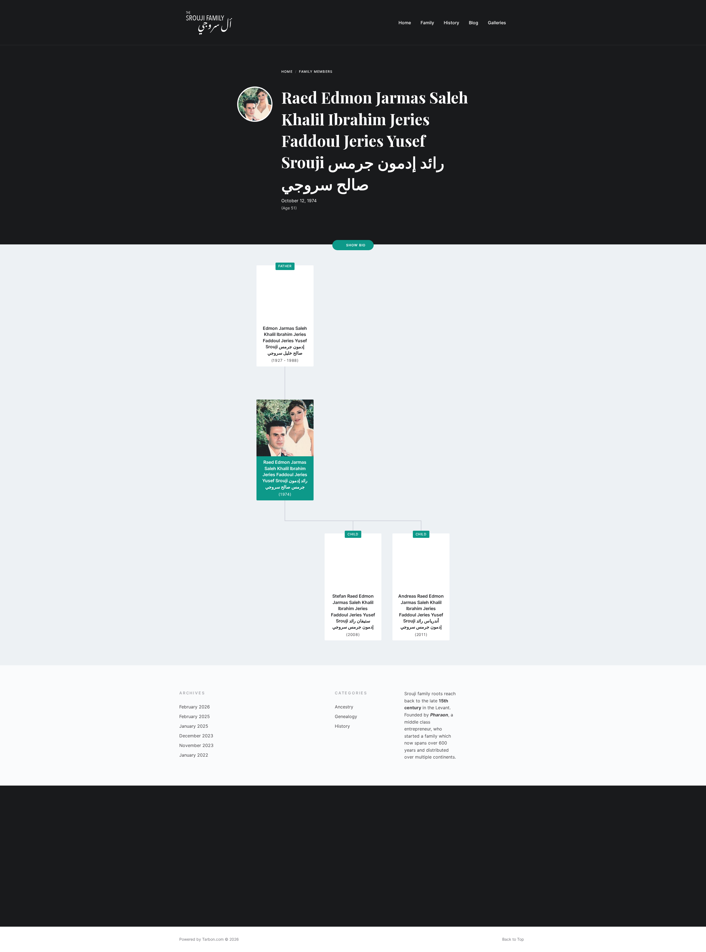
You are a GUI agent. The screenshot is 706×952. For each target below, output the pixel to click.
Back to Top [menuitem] (513, 939)
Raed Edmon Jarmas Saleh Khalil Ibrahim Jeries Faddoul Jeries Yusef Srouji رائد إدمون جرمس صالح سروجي (284, 474)
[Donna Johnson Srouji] (600, 821)
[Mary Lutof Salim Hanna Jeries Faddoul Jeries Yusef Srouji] (247, 821)
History (342, 726)
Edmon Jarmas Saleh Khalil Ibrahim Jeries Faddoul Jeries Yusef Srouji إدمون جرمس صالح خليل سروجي (285, 340)
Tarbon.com (213, 939)
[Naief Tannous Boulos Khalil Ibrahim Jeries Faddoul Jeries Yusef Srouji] (35, 891)
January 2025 (193, 726)
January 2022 (193, 755)
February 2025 (194, 716)
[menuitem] (404, 22)
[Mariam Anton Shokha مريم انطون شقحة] (35, 821)
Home (287, 71)
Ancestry (344, 707)
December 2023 (196, 735)
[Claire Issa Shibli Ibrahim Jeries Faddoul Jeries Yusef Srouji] (600, 891)
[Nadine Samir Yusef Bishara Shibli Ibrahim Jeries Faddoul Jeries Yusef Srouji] (317, 891)
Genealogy (346, 716)
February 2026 (194, 707)
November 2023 (196, 745)
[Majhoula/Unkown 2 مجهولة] (106, 891)
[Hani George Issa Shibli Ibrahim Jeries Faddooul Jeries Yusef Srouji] (388, 821)
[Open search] (521, 22)
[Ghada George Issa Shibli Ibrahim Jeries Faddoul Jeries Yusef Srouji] (529, 891)
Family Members (316, 71)
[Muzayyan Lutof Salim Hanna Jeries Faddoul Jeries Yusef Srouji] (388, 891)
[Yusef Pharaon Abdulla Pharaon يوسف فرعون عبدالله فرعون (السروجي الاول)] (670, 891)
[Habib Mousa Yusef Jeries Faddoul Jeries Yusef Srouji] (317, 821)
